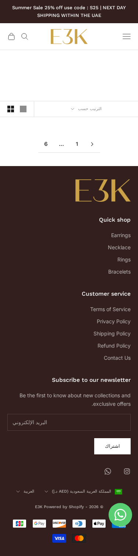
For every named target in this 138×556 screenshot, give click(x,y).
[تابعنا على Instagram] (127, 471)
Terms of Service (110, 309)
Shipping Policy (112, 333)
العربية (29, 491)
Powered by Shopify (64, 506)
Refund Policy (114, 345)
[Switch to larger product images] (23, 109)
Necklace (119, 247)
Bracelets (119, 271)
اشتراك (112, 446)
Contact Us (117, 358)
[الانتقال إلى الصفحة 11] (92, 144)
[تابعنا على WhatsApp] (108, 471)
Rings (124, 259)
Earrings (121, 235)
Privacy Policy (114, 321)
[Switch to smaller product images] (10, 109)
